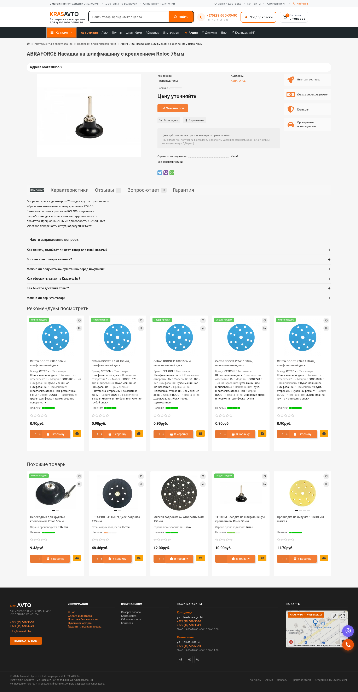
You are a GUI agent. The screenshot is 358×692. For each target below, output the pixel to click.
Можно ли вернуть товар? (178, 298)
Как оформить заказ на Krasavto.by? (178, 278)
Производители (301, 679)
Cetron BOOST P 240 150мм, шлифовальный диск (234, 363)
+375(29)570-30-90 (222, 15)
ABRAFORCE (238, 80)
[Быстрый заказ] (77, 433)
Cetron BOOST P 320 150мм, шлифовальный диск (296, 363)
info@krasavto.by (20, 631)
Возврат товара (131, 612)
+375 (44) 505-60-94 (189, 646)
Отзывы (107, 190)
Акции (193, 32)
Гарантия (183, 190)
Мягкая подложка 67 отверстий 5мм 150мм (179, 519)
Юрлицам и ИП (276, 3)
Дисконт (211, 32)
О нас (71, 612)
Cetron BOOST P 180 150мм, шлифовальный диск (172, 363)
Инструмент (172, 32)
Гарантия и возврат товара (84, 626)
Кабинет (302, 3)
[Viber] (348, 631)
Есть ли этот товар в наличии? (178, 259)
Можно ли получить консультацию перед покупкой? (178, 269)
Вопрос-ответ (146, 190)
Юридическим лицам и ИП (331, 679)
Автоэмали (89, 32)
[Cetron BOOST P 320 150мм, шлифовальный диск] (302, 337)
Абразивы (152, 32)
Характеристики (70, 190)
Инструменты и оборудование (53, 43)
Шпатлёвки (134, 32)
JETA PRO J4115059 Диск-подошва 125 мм (116, 519)
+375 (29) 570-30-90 (22, 622)
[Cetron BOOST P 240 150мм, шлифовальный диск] (240, 337)
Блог (224, 32)
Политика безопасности (83, 619)
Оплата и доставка (227, 3)
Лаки (105, 32)
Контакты (254, 3)
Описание (37, 190)
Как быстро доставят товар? (178, 288)
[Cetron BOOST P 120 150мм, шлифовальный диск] (117, 337)
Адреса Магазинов (45, 67)
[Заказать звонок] (348, 645)
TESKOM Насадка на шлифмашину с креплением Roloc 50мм (240, 519)
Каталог (62, 32)
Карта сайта (128, 615)
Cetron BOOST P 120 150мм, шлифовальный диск (111, 363)
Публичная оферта (80, 623)
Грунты (117, 32)
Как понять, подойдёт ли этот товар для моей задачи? (178, 249)
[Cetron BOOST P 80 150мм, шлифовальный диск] (55, 337)
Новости (282, 679)
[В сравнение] (79, 328)
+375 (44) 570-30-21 (22, 626)
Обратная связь (131, 619)
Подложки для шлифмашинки (96, 43)
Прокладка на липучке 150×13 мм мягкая (300, 519)
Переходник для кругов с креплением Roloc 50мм (47, 519)
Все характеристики (170, 161)
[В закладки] (79, 320)
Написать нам (26, 640)
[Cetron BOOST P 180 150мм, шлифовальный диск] (179, 337)
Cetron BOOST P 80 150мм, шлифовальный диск (48, 363)
